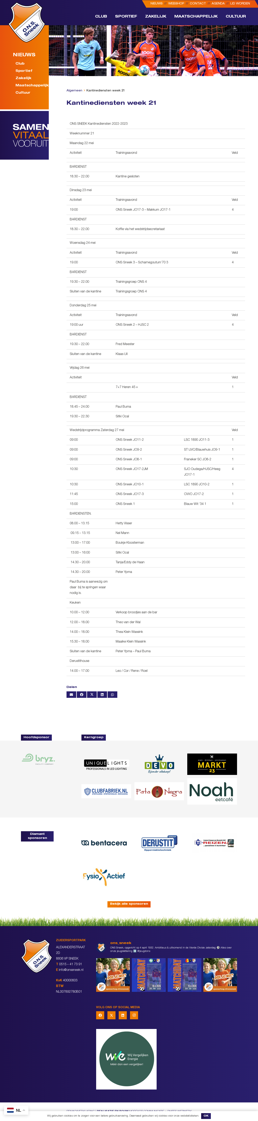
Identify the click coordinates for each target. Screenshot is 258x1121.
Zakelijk (23, 78)
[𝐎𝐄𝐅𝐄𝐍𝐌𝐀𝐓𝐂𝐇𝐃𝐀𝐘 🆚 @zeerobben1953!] (148, 975)
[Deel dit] (81, 694)
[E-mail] (71, 694)
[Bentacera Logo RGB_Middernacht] (104, 843)
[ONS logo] (26, 22)
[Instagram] (134, 1015)
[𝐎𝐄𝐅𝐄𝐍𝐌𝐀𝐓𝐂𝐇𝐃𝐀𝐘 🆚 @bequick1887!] (184, 975)
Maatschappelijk (30, 86)
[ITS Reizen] (214, 843)
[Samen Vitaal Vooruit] (31, 135)
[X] (111, 1015)
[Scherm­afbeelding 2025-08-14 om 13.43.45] (159, 791)
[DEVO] (159, 764)
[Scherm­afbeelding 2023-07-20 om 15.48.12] (159, 842)
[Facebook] (100, 1015)
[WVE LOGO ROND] (166, 1059)
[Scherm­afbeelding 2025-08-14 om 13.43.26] (212, 791)
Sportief (24, 71)
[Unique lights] (106, 764)
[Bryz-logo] (38, 759)
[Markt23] (212, 764)
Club (20, 64)
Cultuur (23, 93)
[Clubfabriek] (106, 791)
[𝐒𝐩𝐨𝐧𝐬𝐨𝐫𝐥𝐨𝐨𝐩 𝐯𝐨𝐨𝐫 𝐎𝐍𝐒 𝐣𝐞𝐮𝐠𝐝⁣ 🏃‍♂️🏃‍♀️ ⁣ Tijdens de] (113, 975)
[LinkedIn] (123, 1015)
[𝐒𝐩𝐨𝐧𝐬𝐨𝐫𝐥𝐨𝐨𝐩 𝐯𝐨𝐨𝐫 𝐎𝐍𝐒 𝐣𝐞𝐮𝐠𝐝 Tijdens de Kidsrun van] (220, 975)
